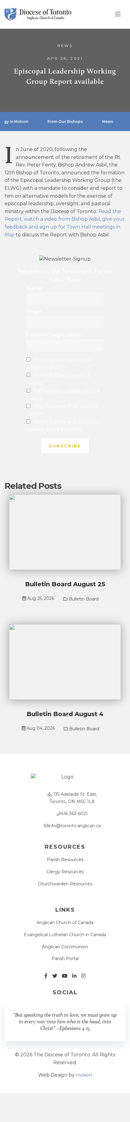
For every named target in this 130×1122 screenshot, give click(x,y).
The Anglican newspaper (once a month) (60, 363)
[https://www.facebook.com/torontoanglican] (45, 976)
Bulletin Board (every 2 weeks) (58, 379)
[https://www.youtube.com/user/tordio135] (64, 976)
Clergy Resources (65, 871)
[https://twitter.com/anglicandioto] (54, 976)
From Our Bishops (65, 121)
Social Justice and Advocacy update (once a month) (63, 426)
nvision (84, 1075)
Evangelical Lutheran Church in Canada (65, 934)
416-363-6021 (74, 813)
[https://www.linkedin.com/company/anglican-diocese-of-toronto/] (74, 976)
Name (35, 288)
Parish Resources (65, 859)
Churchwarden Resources (65, 884)
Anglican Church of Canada (65, 922)
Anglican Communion (65, 946)
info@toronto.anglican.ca (74, 825)
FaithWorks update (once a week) (62, 395)
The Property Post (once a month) (61, 410)
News (65, 45)
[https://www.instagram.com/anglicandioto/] (83, 976)
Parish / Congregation (53, 335)
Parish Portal (65, 958)
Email (34, 312)
